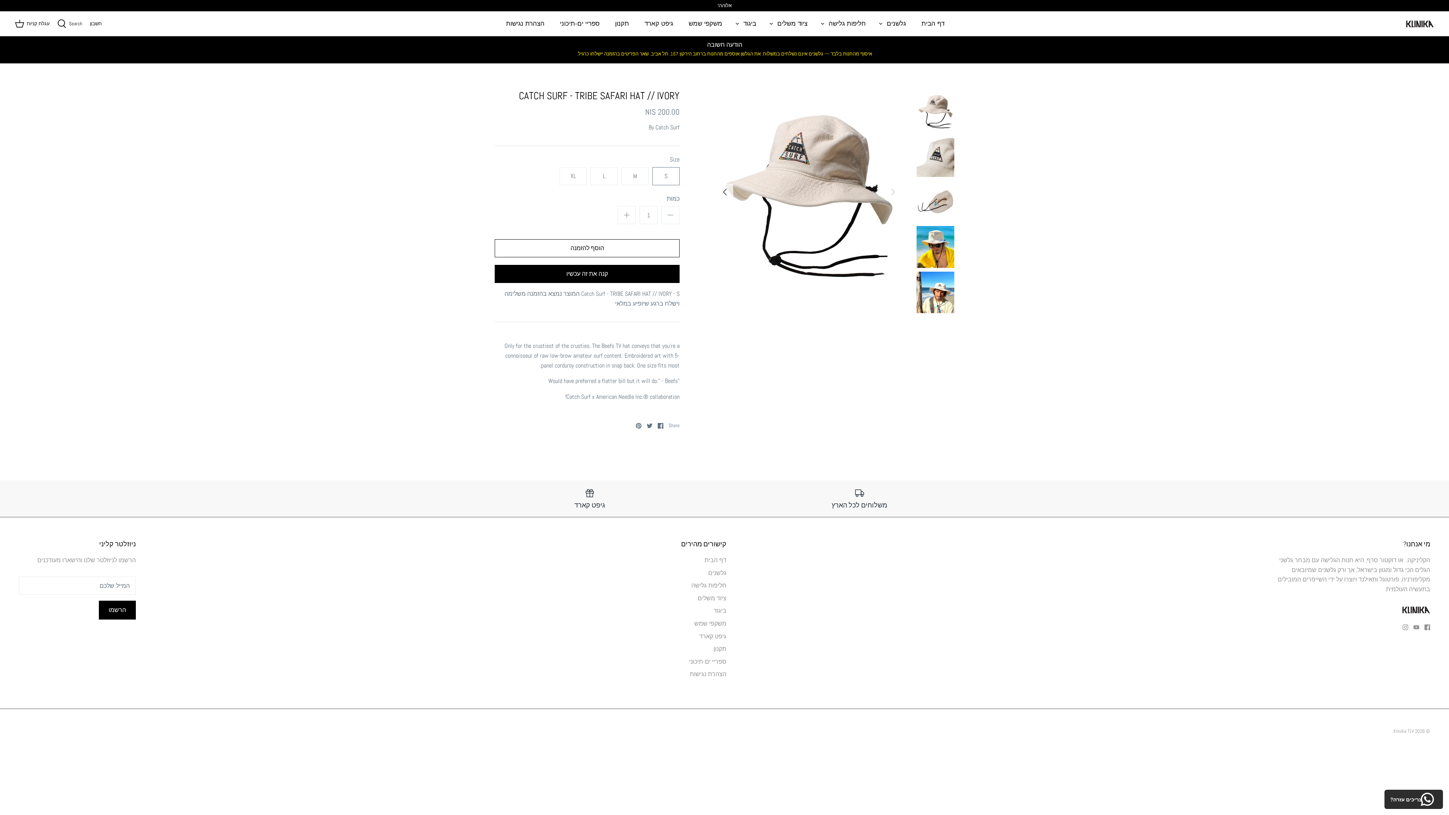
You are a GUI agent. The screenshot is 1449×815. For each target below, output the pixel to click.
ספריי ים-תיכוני (580, 23)
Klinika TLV (1404, 731)
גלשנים (896, 23)
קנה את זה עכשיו (587, 274)
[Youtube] (1416, 627)
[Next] (725, 192)
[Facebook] (1427, 627)
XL (573, 176)
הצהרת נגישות (525, 23)
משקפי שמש (705, 23)
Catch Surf (667, 127)
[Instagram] (1405, 627)
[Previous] (893, 192)
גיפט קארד (659, 23)
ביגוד (749, 23)
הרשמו (117, 610)
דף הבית (932, 23)
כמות (673, 199)
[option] (809, 192)
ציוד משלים (792, 23)
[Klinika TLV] (1420, 24)
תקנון (622, 23)
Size (675, 159)
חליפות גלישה (847, 23)
